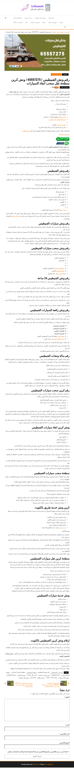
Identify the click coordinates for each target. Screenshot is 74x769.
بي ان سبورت (28, 18)
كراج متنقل (62, 117)
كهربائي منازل (52, 22)
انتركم (61, 22)
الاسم (67, 725)
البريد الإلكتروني (64, 734)
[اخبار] (5, 18)
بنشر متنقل (62, 210)
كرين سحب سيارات (44, 675)
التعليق (66, 697)
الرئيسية (67, 32)
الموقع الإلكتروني (64, 743)
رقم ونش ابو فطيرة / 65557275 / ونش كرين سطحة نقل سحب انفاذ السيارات (50, 684)
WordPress (36, 764)
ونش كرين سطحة (40, 18)
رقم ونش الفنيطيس (44, 672)
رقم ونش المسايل (64, 134)
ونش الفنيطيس (11, 675)
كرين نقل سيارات (31, 675)
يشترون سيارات (35, 22)
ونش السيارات (21, 675)
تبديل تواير (51, 18)
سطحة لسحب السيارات (18, 672)
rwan (53, 87)
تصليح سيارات (17, 18)
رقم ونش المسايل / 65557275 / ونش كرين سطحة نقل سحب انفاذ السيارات (24, 684)
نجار (26, 22)
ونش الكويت (26, 131)
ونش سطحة (40, 678)
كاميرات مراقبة (17, 22)
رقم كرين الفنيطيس (57, 672)
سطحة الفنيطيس (31, 672)
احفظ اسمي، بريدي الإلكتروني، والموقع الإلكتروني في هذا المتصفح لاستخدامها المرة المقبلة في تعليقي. (37, 752)
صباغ (44, 22)
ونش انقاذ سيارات (63, 678)
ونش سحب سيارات (51, 677)
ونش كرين (33, 677)
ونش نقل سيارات (23, 678)
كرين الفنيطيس (55, 675)
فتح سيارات (60, 336)
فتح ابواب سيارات (59, 268)
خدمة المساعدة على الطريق (57, 119)
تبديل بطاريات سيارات (57, 339)
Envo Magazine (49, 764)
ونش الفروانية (60, 271)
